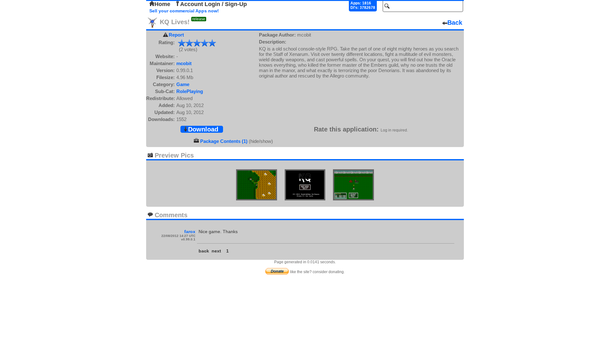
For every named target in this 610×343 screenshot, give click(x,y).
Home (162, 4)
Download (203, 129)
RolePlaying (189, 91)
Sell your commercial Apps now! (184, 10)
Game (182, 84)
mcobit (184, 63)
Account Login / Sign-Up (213, 4)
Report (176, 34)
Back (454, 22)
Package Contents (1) (223, 141)
